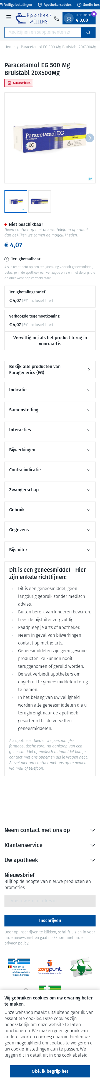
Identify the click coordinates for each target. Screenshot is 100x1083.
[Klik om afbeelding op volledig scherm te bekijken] (50, 138)
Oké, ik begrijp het (50, 1071)
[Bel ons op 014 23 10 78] (56, 18)
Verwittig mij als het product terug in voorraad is (50, 340)
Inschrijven (50, 920)
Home (9, 47)
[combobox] (43, 32)
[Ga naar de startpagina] (33, 18)
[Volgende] (89, 138)
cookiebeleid (75, 1055)
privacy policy (16, 943)
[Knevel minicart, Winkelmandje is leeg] (69, 18)
